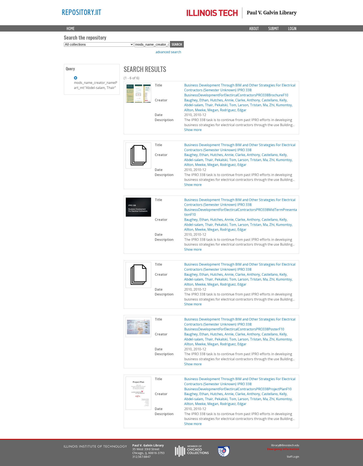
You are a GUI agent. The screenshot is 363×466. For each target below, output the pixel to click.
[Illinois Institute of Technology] (95, 447)
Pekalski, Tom (225, 105)
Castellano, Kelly (274, 100)
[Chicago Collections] (192, 455)
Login (292, 28)
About (254, 28)
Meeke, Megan (206, 110)
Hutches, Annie (222, 100)
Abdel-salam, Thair (198, 105)
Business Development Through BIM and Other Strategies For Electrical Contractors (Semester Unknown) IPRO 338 (239, 147)
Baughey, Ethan (196, 100)
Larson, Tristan (249, 105)
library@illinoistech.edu (285, 445)
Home (71, 28)
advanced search (168, 52)
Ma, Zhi (268, 105)
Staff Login (293, 456)
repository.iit (81, 12)
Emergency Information (283, 449)
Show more (193, 129)
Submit (273, 28)
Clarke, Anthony (247, 100)
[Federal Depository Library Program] (224, 455)
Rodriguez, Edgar (233, 110)
